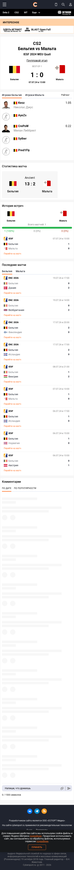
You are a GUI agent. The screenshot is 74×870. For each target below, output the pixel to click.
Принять (37, 847)
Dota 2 (6, 12)
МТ (25, 12)
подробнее (36, 836)
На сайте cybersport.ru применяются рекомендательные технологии (37, 825)
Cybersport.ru (29, 865)
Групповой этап (37, 60)
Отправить (69, 788)
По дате (6, 488)
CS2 (17, 12)
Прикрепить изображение (62, 788)
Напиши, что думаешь (18, 788)
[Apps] (56, 4)
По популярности (25, 488)
